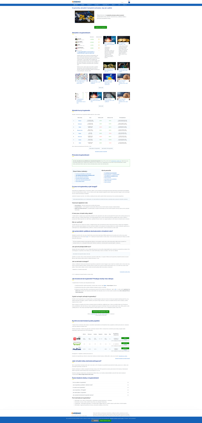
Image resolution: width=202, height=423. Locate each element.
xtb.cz (125, 338)
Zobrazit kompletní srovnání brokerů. (122, 358)
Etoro (105, 285)
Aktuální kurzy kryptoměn (100, 27)
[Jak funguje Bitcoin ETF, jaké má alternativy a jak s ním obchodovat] (109, 66)
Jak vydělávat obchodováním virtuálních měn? (85, 175)
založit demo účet (94, 313)
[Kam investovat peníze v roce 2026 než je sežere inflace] (81, 78)
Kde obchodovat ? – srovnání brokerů (111, 174)
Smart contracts (107, 182)
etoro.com (125, 343)
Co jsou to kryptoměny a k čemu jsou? (83, 173)
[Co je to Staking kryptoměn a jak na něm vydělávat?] (95, 78)
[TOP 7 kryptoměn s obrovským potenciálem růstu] (109, 40)
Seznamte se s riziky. (123, 356)
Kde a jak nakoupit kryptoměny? (82, 176)
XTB (87, 236)
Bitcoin (79, 120)
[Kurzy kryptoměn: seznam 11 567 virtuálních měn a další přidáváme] (123, 78)
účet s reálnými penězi (103, 313)
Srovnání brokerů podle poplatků (82, 178)
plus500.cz (125, 348)
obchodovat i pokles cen (116, 160)
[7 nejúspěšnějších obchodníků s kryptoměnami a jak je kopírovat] (88, 44)
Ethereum (80, 123)
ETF (119, 4)
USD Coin (80, 136)
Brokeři (88, 4)
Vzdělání (82, 4)
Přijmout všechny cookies (105, 420)
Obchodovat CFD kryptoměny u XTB (100, 311)
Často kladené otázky (80, 181)
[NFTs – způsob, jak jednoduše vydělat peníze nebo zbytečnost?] (109, 78)
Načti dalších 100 (107, 148)
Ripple (80, 133)
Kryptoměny (105, 4)
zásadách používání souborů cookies (117, 418)
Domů (76, 4)
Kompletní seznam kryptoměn (101, 151)
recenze (125, 339)
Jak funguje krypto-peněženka (110, 179)
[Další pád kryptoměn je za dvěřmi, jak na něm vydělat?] (123, 66)
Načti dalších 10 (94, 148)
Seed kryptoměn (107, 177)
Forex (124, 4)
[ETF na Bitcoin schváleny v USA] (123, 40)
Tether (80, 127)
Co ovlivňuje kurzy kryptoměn (110, 172)
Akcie (113, 4)
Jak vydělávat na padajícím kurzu (111, 175)
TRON (80, 142)
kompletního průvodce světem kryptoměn (115, 15)
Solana (79, 139)
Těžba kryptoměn (107, 180)
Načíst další (101, 87)
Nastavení (96, 420)
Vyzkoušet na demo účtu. (125, 271)
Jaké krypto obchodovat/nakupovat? (83, 179)
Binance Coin (79, 130)
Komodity (96, 4)
